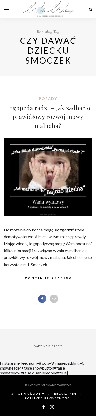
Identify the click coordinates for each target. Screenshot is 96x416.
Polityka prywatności (48, 398)
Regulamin (65, 393)
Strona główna (28, 393)
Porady (48, 98)
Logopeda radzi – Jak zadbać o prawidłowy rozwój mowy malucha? (48, 116)
